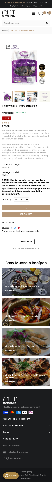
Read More (10, 290)
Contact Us (38, 6)
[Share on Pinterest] (19, 228)
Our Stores (26, 6)
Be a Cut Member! (11, 445)
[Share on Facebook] (11, 228)
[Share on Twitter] (15, 228)
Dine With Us (14, 6)
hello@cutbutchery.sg (18, 452)
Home (5, 30)
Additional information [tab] (26, 248)
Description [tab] (26, 241)
